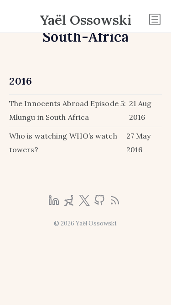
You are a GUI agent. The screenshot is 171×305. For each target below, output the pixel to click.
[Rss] (114, 203)
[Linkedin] (54, 203)
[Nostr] (69, 203)
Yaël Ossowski (85, 19)
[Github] (100, 203)
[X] (85, 203)
